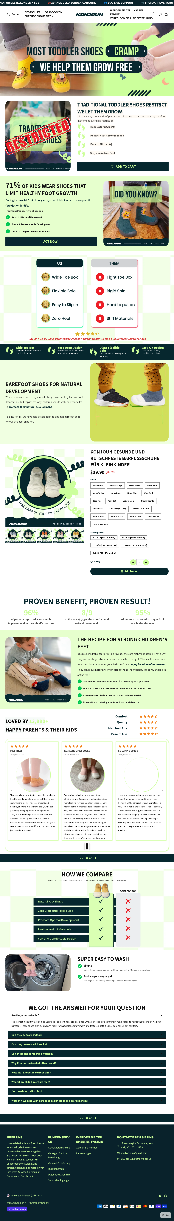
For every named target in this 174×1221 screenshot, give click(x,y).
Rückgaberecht (56, 1169)
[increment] (146, 562)
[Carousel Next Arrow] (79, 535)
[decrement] (133, 562)
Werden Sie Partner (86, 1147)
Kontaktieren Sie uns (59, 1147)
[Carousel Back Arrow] (9, 535)
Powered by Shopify (38, 1203)
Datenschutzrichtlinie (59, 1174)
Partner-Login (83, 1153)
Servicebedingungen (59, 1180)
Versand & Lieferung (59, 1163)
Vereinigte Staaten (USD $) (25, 1195)
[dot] (84, 846)
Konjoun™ (21, 1203)
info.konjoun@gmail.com (134, 1153)
